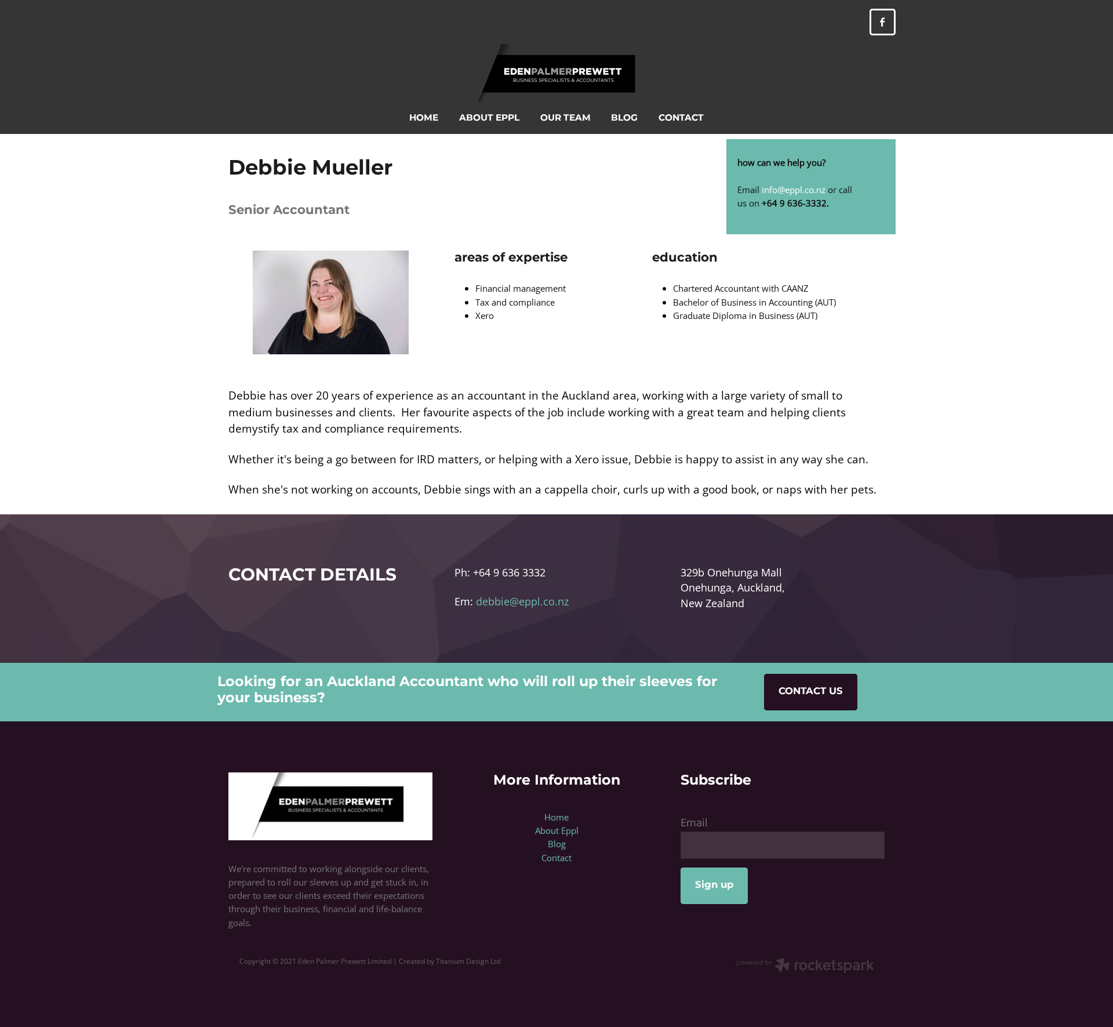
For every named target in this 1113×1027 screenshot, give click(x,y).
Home (556, 817)
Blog (557, 843)
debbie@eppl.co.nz (521, 601)
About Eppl (557, 830)
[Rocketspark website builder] (805, 966)
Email (694, 823)
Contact (556, 857)
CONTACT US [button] (811, 691)
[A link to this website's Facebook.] (883, 22)
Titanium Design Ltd (468, 961)
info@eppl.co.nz (793, 189)
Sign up (714, 885)
